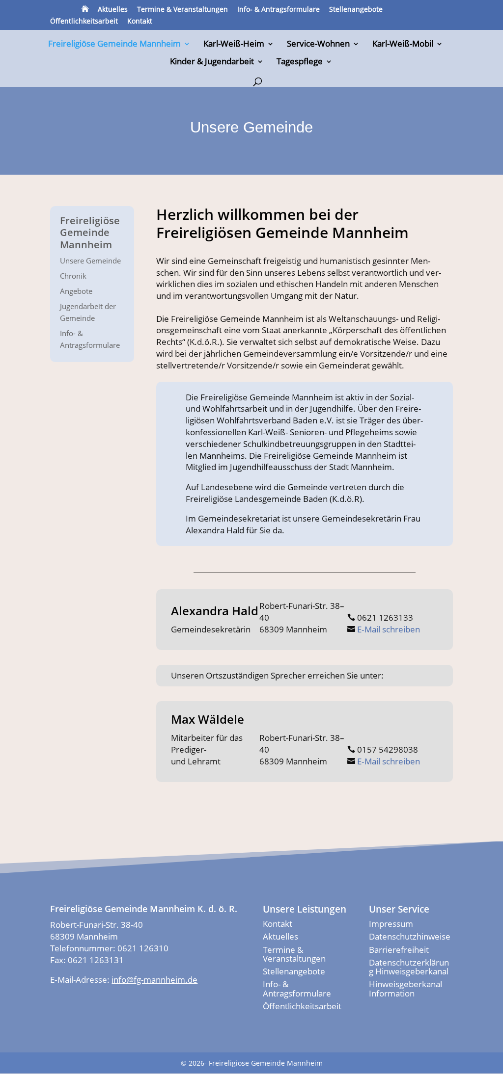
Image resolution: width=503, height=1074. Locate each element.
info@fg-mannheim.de (154, 979)
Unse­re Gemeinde (90, 260)
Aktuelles (113, 10)
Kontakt (139, 22)
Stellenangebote (356, 10)
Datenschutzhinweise (409, 936)
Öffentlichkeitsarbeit (84, 22)
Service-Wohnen (318, 44)
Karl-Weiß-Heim (233, 44)
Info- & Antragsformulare (278, 10)
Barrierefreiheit (399, 949)
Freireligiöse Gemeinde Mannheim (114, 44)
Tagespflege (300, 62)
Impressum (391, 923)
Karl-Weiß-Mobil (402, 44)
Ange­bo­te (76, 291)
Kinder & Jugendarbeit (212, 62)
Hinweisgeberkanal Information (405, 988)
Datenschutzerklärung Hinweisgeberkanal (409, 967)
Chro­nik (73, 276)
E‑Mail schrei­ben (388, 629)
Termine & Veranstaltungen (182, 10)
